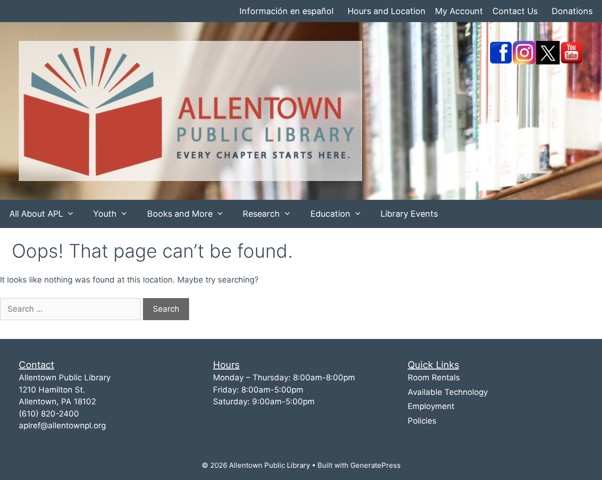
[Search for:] (71, 309)
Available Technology (448, 392)
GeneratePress (375, 465)
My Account (459, 11)
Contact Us (515, 11)
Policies (422, 420)
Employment (431, 406)
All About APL (36, 214)
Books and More (180, 214)
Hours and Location (387, 11)
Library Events (409, 214)
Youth (105, 214)
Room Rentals (434, 377)
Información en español (286, 11)
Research (261, 214)
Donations (572, 11)
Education (330, 214)
